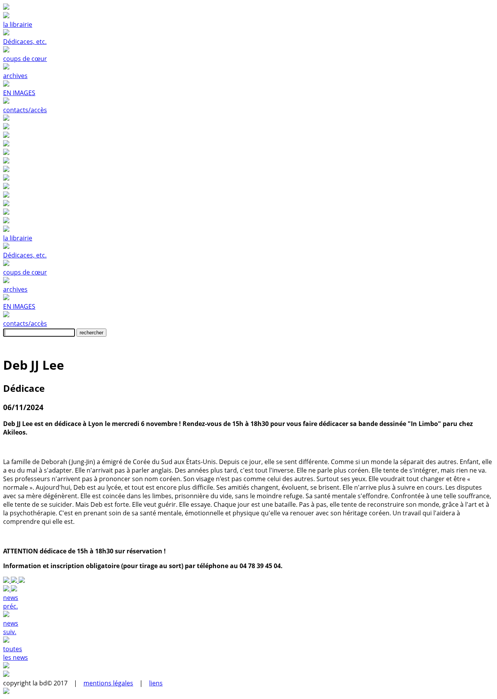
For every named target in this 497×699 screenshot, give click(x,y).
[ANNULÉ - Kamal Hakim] (22, 580)
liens (156, 683)
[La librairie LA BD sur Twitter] (248, 127)
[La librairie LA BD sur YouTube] (248, 144)
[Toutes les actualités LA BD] (7, 580)
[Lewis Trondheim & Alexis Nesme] (15, 580)
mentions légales (108, 683)
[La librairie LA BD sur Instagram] (248, 135)
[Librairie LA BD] (248, 221)
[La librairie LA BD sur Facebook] (248, 118)
